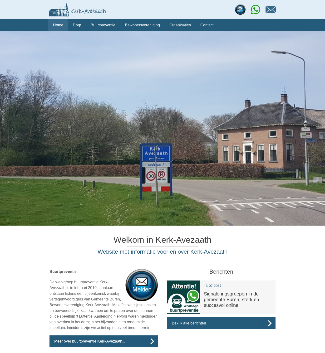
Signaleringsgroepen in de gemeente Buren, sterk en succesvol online (231, 299)
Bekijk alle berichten (189, 323)
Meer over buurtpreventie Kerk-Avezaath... (89, 341)
